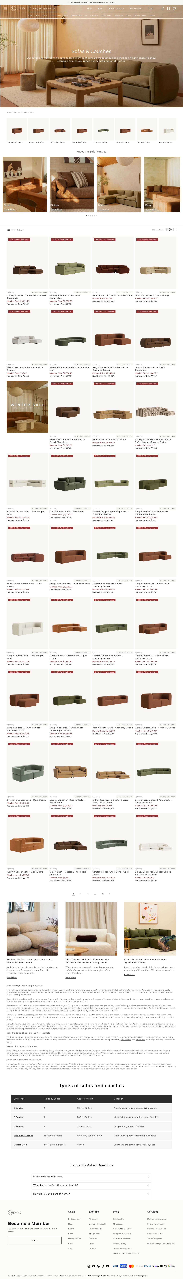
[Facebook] (93, 1267)
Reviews (93, 1238)
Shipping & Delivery (122, 1233)
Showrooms (136, 8)
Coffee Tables (106, 15)
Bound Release (116, 8)
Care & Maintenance (122, 1229)
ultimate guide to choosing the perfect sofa (98, 1037)
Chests (128, 15)
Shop (89, 8)
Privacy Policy (119, 1243)
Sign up (34, 1240)
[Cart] (174, 8)
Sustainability (95, 1229)
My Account (118, 1224)
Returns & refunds (121, 1238)
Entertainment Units (79, 15)
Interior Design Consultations (161, 1243)
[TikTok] (103, 1267)
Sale (70, 1248)
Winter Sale (76, 2)
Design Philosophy (97, 1224)
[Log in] (163, 8)
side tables (126, 1039)
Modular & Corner (23, 1135)
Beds (37, 15)
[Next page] (110, 894)
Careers (92, 1248)
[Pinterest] (98, 1267)
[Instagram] (89, 1267)
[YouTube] (107, 1267)
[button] (5, 8)
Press (91, 1243)
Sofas (30, 15)
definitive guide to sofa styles (147, 1037)
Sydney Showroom (156, 1224)
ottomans (140, 1039)
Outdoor (152, 15)
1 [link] (73, 893)
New (100, 8)
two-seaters (27, 1015)
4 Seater (18, 1126)
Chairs (44, 15)
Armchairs (94, 15)
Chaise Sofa (20, 1144)
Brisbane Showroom (157, 1229)
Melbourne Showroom (157, 1219)
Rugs (66, 15)
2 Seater (18, 1108)
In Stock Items (74, 1219)
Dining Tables (55, 15)
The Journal (94, 1233)
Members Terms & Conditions (127, 1253)
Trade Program (154, 1238)
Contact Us (118, 1219)
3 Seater (18, 1117)
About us (93, 1219)
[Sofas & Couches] (27, 407)
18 (102, 894)
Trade (150, 8)
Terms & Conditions (122, 1248)
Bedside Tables (140, 15)
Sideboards (118, 15)
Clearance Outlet (155, 1233)
